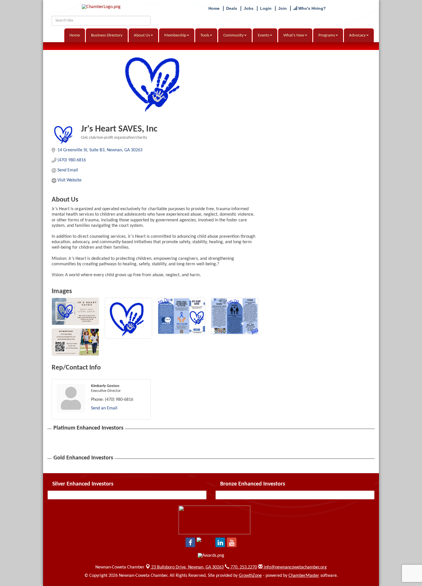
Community (233, 35)
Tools (204, 35)
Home (74, 35)
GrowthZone (250, 575)
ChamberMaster (304, 575)
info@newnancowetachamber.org (295, 567)
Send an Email (104, 408)
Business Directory (107, 35)
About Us (142, 35)
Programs (326, 35)
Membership (175, 35)
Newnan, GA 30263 (187, 567)
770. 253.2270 (243, 567)
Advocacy (357, 35)
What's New (293, 35)
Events (263, 35)
